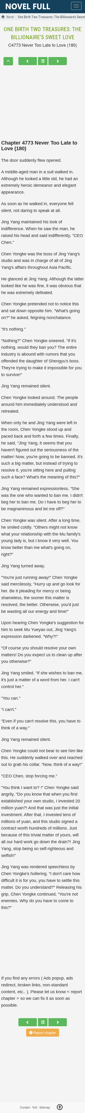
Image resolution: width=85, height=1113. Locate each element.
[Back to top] (59, 1108)
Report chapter (44, 1032)
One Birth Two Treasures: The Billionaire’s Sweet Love (42, 33)
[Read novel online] (28, 6)
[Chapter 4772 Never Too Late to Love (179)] (27, 61)
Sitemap (44, 1107)
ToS (34, 1107)
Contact (25, 1107)
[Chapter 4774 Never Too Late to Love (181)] (57, 61)
